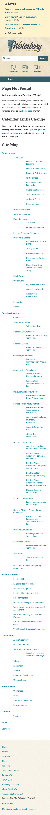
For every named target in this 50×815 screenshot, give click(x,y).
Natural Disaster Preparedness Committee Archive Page (34, 520)
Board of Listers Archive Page (33, 348)
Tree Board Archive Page (34, 558)
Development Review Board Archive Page (35, 396)
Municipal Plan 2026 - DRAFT (36, 242)
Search (43, 58)
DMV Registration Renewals (34, 183)
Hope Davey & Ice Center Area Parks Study (34, 267)
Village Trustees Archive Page (33, 435)
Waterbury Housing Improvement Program (36, 447)
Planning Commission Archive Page (35, 534)
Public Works (19, 280)
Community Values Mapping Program (34, 374)
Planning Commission (35, 253)
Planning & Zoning (21, 237)
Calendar (17, 317)
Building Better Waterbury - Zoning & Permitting (35, 456)
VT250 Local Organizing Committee (29, 629)
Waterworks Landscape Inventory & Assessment (36, 419)
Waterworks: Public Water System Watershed (34, 410)
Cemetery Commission (23, 355)
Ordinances (18, 690)
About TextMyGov (10, 789)
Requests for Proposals (23, 583)
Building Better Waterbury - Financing (35, 474)
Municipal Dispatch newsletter (27, 593)
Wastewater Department (31, 295)
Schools (16, 661)
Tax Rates (30, 222)
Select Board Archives (35, 326)
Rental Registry (20, 705)
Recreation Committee (23, 541)
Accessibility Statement (12, 793)
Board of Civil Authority (36, 173)
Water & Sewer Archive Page (36, 428)
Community (7, 635)
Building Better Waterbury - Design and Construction (36, 465)
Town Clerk (18, 157)
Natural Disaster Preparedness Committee (27, 511)
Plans (15, 695)
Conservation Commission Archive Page (35, 383)
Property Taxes (20, 219)
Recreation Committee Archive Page (36, 546)
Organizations (19, 680)
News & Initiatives (11, 574)
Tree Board (18, 553)
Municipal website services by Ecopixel (19, 809)
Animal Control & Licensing (34, 162)
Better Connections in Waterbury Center (27, 622)
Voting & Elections (34, 199)
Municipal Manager (21, 209)
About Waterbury (20, 639)
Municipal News (20, 579)
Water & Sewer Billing (23, 214)
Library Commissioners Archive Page (36, 503)
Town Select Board (21, 322)
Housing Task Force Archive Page (34, 491)
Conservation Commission (24, 370)
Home (5, 747)
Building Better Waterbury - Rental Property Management (36, 483)
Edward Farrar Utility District (26, 403)
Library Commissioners (23, 498)
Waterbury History (21, 644)
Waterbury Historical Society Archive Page (35, 654)
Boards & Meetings (11, 313)
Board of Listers (20, 343)
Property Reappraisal (35, 227)
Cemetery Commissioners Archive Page (36, 361)
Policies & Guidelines (22, 700)
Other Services (32, 204)
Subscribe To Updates (22, 588)
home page (27, 110)
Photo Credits (8, 803)
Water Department (34, 289)
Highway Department (35, 284)
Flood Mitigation (20, 597)
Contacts (6, 728)
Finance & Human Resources (26, 233)
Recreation (18, 302)
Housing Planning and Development (29, 602)
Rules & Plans (8, 686)
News (4, 722)
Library (16, 306)
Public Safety (19, 276)
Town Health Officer (35, 194)
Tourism (16, 670)
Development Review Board (35, 259)
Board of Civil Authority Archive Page (36, 336)
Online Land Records (35, 189)
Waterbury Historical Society (26, 649)
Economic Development (24, 675)
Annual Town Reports (35, 168)
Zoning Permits (33, 248)
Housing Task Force (22, 442)
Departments (8, 153)
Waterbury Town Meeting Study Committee (27, 566)
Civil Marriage (32, 177)
